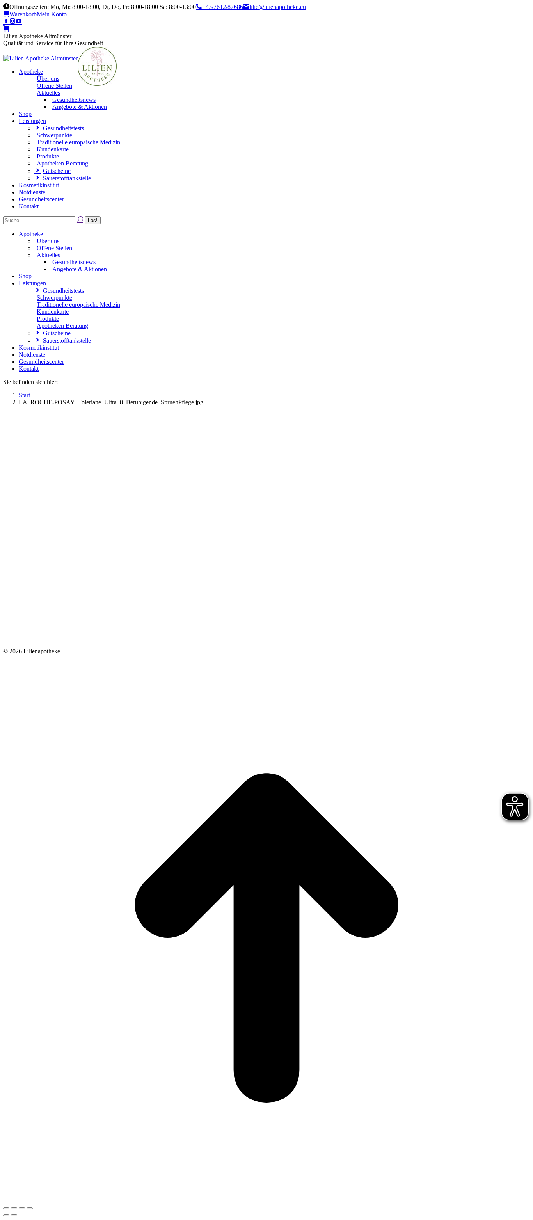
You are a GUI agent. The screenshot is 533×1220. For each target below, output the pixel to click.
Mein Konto (52, 14)
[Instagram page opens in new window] (12, 21)
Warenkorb (23, 14)
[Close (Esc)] (6, 1208)
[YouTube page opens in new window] (19, 21)
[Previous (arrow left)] (6, 1215)
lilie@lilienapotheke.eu (277, 7)
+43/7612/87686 (222, 7)
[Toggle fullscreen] (22, 1208)
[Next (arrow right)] (14, 1215)
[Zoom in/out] (30, 1208)
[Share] (14, 1208)
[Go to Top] (266, 1199)
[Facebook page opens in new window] (6, 21)
